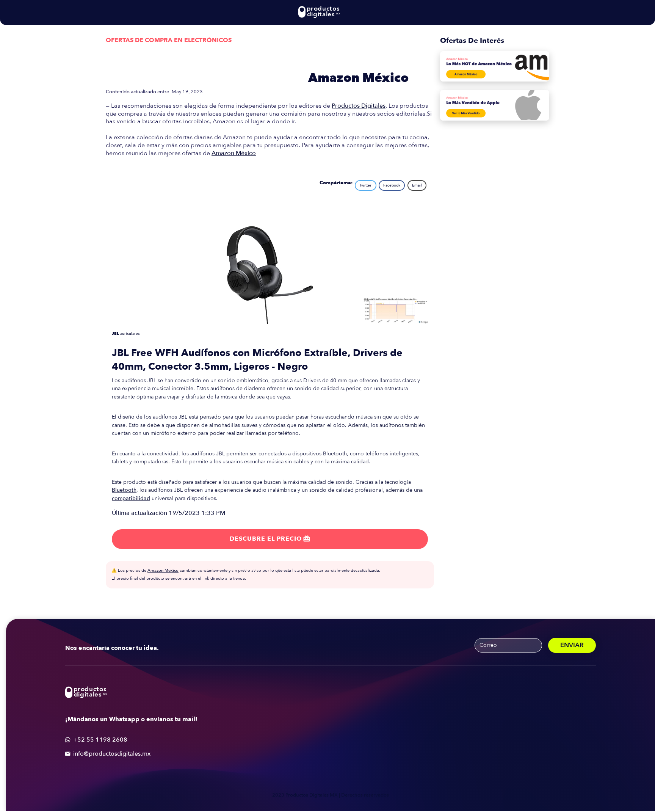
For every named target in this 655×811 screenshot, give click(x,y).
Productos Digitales (358, 106)
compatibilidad (131, 498)
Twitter (365, 185)
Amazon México (358, 78)
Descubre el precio (270, 539)
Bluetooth (124, 490)
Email (417, 185)
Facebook (391, 185)
